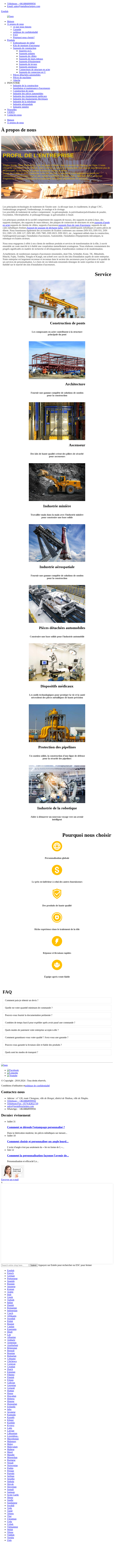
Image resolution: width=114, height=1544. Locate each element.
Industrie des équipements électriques (30, 99)
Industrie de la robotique (24, 101)
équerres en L (25, 51)
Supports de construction (24, 48)
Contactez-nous (14, 115)
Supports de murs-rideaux (31, 59)
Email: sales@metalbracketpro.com (23, 6)
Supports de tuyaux (28, 64)
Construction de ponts (23, 91)
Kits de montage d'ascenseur (26, 45)
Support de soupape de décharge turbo (45, 228)
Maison (10, 21)
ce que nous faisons (22, 27)
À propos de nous (15, 24)
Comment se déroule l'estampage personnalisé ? (36, 1127)
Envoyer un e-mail (10, 1179)
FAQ (15, 35)
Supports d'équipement (29, 61)
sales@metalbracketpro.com (20, 1106)
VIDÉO (11, 112)
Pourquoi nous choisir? (24, 37)
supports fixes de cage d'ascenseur (74, 225)
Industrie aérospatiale (23, 104)
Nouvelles (12, 109)
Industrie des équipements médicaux (30, 96)
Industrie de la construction (25, 85)
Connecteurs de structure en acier (34, 69)
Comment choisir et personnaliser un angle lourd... (38, 1141)
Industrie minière (21, 107)
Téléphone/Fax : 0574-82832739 (22, 1103)
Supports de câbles (28, 56)
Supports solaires (27, 53)
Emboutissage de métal (24, 43)
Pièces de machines (22, 77)
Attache (16, 80)
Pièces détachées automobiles (27, 75)
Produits (11, 40)
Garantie (17, 29)
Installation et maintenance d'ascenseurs (31, 88)
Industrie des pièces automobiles (28, 93)
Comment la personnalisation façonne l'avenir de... (38, 1155)
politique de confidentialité (25, 32)
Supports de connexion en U (32, 72)
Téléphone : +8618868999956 (21, 3)
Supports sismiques (28, 67)
